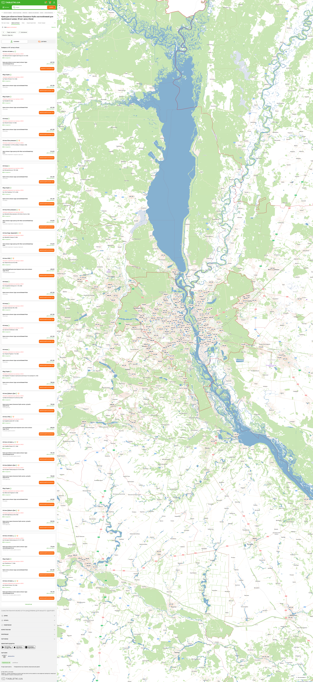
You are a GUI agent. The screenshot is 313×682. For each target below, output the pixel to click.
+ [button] (59, 5)
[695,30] (205, 339)
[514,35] (185, 390)
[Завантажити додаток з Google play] (6, 647)
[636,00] (88, 567)
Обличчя (25, 12)
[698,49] (75, 557)
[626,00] (202, 301)
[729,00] (143, 306)
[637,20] (290, 619)
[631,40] (186, 331)
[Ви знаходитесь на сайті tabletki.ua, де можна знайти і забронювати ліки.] (10, 2)
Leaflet (298, 681)
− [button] (59, 8)
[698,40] (152, 342)
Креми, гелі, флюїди (34, 12)
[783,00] (189, 363)
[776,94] (179, 324)
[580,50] (153, 320)
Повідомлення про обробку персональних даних (27, 666)
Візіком (310, 681)
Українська (5, 662)
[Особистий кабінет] (54, 2)
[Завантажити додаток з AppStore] (18, 647)
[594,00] (171, 360)
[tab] (15, 23)
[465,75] (205, 327)
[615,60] (70, 557)
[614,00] (186, 350)
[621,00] (208, 311)
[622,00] (166, 333)
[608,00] (254, 540)
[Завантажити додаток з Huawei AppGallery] (30, 647)
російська (15, 662)
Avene (41, 12)
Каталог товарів (7, 12)
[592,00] (141, 319)
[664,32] (158, 319)
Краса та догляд (17, 12)
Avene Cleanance (49, 12)
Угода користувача (6, 666)
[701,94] (178, 343)
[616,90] (155, 356)
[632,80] (173, 329)
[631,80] (187, 337)
